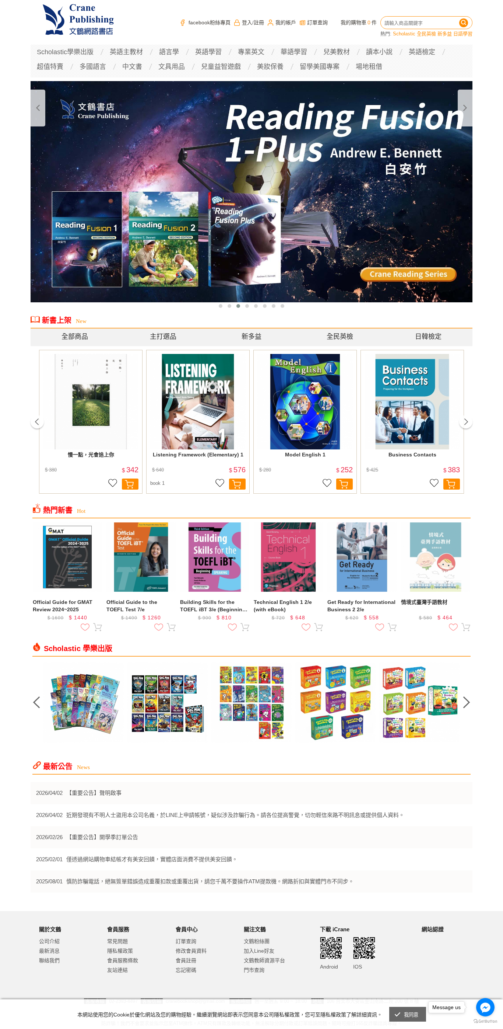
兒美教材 (336, 52)
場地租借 (369, 66)
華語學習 (294, 52)
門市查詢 (254, 970)
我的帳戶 (285, 22)
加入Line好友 (259, 951)
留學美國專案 (320, 66)
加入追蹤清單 (112, 484)
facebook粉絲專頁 (210, 22)
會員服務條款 (122, 960)
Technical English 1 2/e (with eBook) (283, 605)
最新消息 (49, 951)
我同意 (411, 1015)
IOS (357, 967)
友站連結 (117, 970)
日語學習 (462, 33)
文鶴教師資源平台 (264, 960)
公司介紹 (49, 941)
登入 (247, 22)
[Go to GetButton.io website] (485, 1021)
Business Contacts (412, 455)
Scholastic (404, 33)
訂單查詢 (317, 22)
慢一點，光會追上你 (91, 455)
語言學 (169, 52)
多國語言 (93, 66)
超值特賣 (50, 66)
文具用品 (171, 66)
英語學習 (208, 52)
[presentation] (38, 108)
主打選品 (163, 336)
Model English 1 (305, 455)
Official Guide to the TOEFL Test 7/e (131, 605)
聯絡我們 (49, 960)
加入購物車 (130, 484)
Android (329, 967)
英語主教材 (126, 52)
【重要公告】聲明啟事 (94, 793)
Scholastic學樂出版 (65, 52)
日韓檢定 (428, 336)
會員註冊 (186, 960)
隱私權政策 (120, 951)
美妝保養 (270, 66)
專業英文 (251, 52)
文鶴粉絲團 (257, 941)
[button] (220, 306)
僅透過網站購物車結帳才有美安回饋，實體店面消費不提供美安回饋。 (152, 859)
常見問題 (117, 941)
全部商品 (74, 336)
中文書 (132, 66)
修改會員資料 (191, 951)
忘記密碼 (186, 970)
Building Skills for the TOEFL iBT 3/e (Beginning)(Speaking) (213, 606)
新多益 (444, 33)
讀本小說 (379, 52)
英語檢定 (422, 52)
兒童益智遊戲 (221, 66)
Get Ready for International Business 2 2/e (361, 605)
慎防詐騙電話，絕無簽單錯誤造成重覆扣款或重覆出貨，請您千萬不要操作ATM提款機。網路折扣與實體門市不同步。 (210, 881)
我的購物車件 (359, 22)
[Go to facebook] (485, 1007)
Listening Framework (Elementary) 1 (198, 455)
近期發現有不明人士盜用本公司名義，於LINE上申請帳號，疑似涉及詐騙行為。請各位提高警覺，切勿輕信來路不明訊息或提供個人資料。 (235, 815)
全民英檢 (426, 33)
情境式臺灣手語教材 (424, 602)
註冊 (259, 22)
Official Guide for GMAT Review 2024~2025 (62, 605)
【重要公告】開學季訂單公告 (102, 837)
